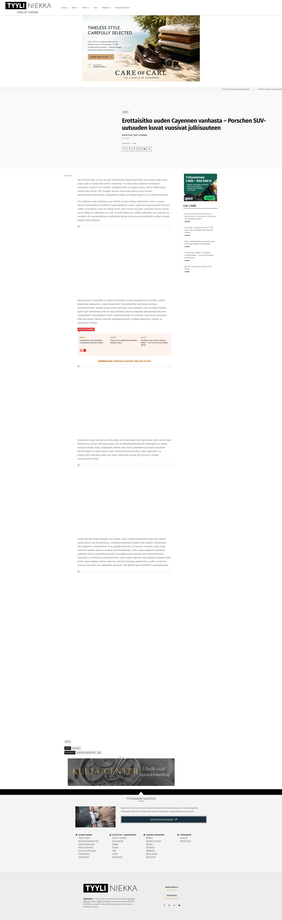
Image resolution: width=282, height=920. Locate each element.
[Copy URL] (149, 149)
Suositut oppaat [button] (85, 835)
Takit (114, 850)
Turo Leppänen (140, 135)
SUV (99, 752)
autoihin (86, 901)
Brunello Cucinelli (153, 841)
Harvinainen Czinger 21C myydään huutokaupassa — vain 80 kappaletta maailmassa (199, 255)
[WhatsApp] (139, 149)
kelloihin (131, 899)
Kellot (82, 337)
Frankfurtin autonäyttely (86, 752)
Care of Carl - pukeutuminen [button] (124, 835)
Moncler (149, 844)
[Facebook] (124, 149)
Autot (125, 112)
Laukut (115, 854)
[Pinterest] (134, 149)
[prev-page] (81, 350)
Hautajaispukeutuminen (88, 841)
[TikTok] (174, 905)
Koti (65, 176)
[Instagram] (169, 905)
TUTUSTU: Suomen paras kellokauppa (221, 89)
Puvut (114, 838)
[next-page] (84, 350)
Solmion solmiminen (87, 850)
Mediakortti (172, 890)
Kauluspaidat (117, 841)
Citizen (113, 337)
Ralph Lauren (151, 854)
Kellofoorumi (185, 841)
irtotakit (123, 838)
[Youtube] (179, 905)
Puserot (115, 847)
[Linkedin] (144, 149)
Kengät (115, 844)
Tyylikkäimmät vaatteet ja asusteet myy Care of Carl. (124, 361)
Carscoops (76, 748)
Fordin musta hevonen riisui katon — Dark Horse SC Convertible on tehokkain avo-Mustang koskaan (200, 216)
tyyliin (99, 901)
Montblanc (150, 847)
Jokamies (184, 838)
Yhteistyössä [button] (185, 835)
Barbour (149, 838)
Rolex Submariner (85, 847)
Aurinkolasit (117, 857)
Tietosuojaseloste (171, 898)
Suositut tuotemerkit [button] (155, 835)
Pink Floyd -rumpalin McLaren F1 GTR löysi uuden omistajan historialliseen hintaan (199, 230)
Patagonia (150, 850)
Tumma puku (83, 857)
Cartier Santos (84, 838)
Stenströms (151, 857)
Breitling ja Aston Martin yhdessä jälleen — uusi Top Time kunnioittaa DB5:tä (154, 342)
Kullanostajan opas (86, 844)
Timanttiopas (83, 854)
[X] (129, 149)
